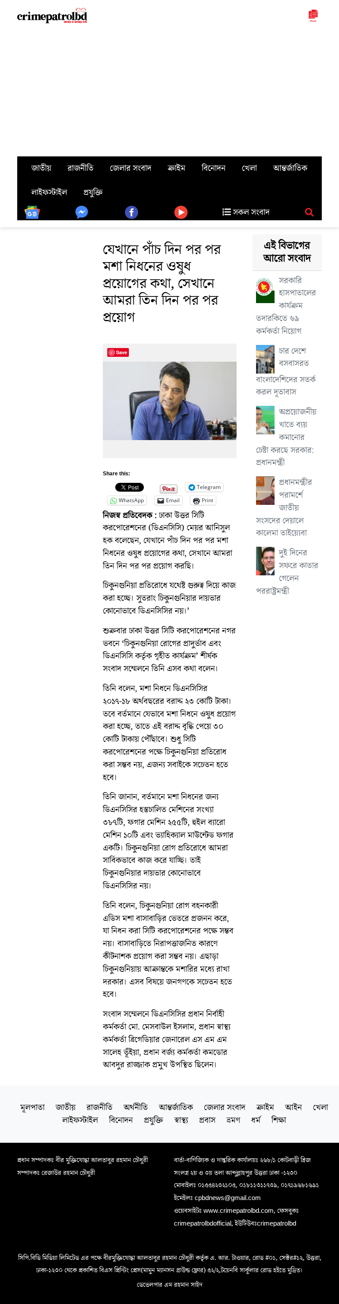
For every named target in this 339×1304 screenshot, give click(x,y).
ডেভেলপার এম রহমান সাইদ (170, 1284)
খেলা (249, 168)
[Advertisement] (169, 90)
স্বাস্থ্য (181, 1120)
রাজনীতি (81, 168)
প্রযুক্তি (93, 192)
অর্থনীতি (136, 1107)
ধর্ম (255, 1120)
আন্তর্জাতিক (290, 168)
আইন (293, 1107)
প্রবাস (207, 1120)
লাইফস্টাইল (49, 192)
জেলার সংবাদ (130, 168)
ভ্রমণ (233, 1120)
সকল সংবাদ (250, 212)
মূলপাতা (32, 1107)
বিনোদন (214, 168)
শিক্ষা (278, 1120)
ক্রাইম (176, 168)
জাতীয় (41, 168)
